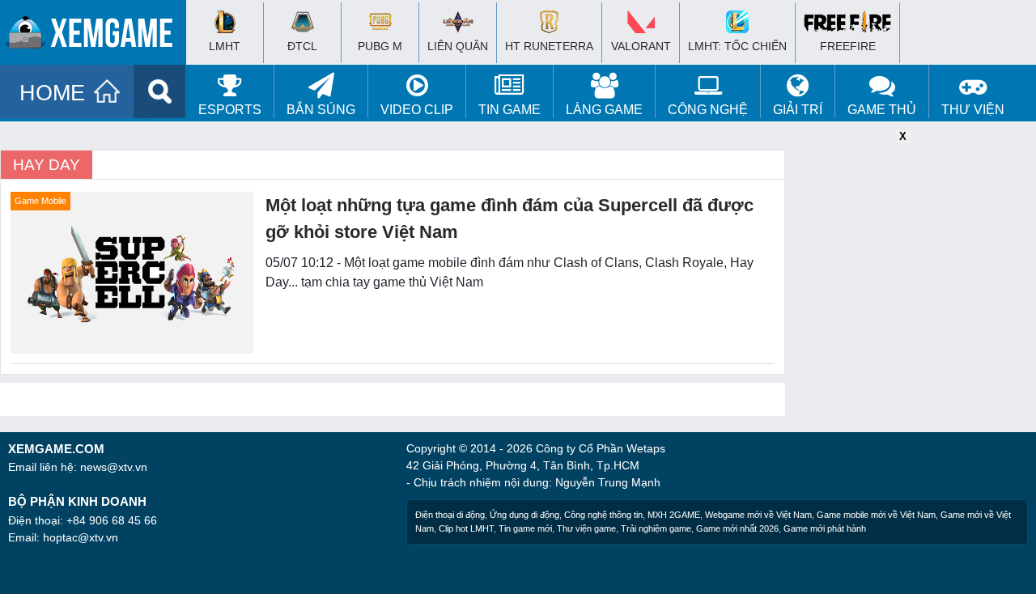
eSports (229, 110)
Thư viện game (586, 528)
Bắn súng (321, 110)
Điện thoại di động (450, 515)
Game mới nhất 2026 (737, 528)
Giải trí (797, 110)
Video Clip (416, 110)
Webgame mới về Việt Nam (758, 515)
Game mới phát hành (824, 528)
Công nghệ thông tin (603, 515)
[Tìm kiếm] (160, 91)
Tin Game (509, 110)
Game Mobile (40, 201)
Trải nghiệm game (656, 528)
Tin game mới (525, 528)
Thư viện (972, 110)
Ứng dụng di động (524, 515)
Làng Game (604, 110)
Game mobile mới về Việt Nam (876, 515)
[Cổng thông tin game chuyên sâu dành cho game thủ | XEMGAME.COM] (97, 36)
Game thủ (881, 110)
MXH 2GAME (674, 515)
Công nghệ (708, 110)
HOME (52, 93)
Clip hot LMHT (466, 528)
